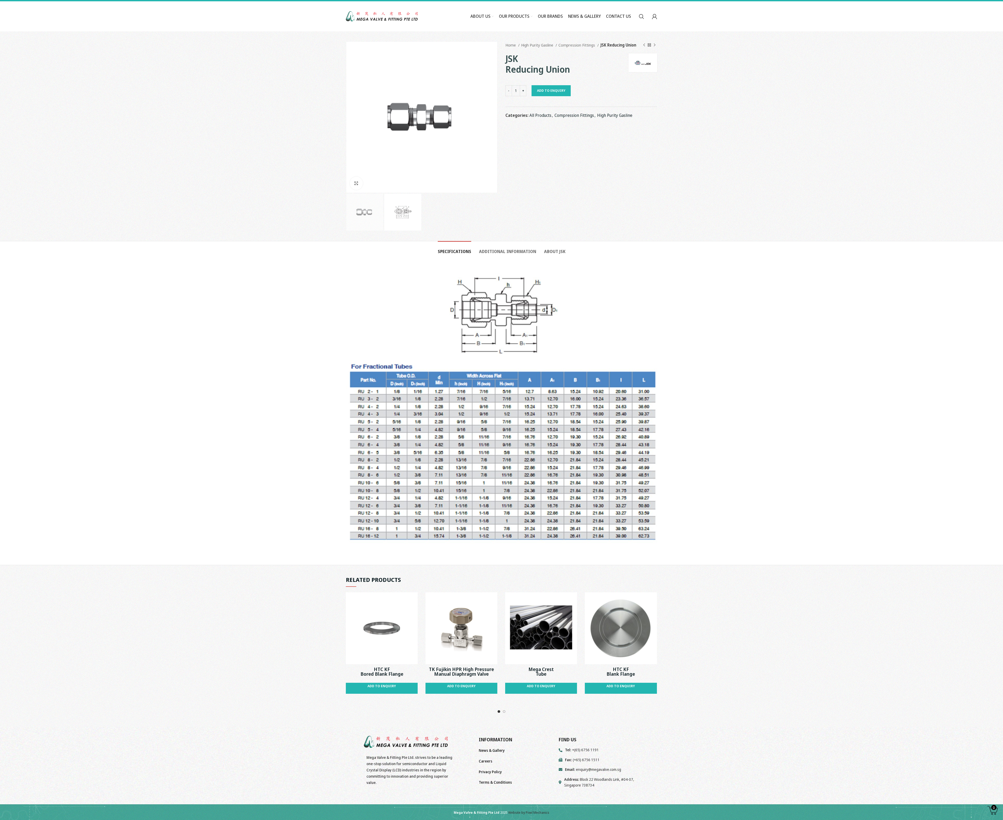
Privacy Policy (490, 771)
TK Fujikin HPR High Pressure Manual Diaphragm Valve (461, 671)
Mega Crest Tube (541, 671)
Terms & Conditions (495, 782)
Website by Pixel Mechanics (528, 812)
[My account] (654, 16)
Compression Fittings (577, 45)
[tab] (454, 249)
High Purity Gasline (537, 45)
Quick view (413, 601)
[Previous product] (644, 45)
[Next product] (654, 45)
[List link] (608, 769)
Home (511, 45)
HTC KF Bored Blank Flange (381, 671)
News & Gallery (492, 750)
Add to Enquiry (551, 90)
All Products (540, 115)
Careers (485, 761)
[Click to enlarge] (356, 183)
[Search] (641, 16)
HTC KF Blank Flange (621, 671)
